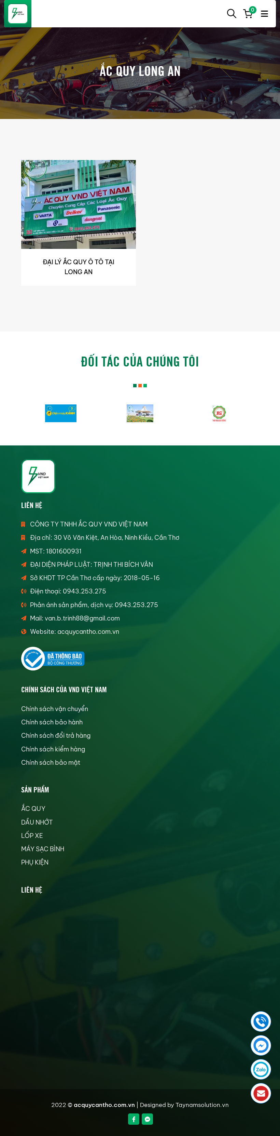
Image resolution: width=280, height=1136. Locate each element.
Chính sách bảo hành (52, 722)
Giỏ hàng (252, 11)
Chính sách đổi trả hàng (55, 735)
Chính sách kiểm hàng (53, 749)
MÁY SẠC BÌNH (42, 849)
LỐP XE (32, 836)
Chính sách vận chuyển (54, 709)
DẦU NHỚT (37, 822)
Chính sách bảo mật (50, 762)
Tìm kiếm (231, 13)
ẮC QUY (33, 809)
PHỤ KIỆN (34, 862)
